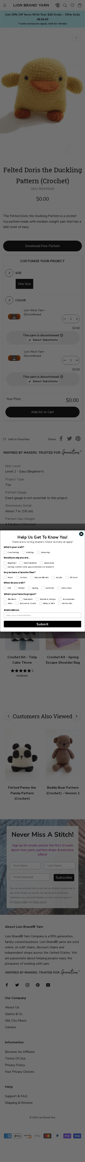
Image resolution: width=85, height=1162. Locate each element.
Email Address (11, 610)
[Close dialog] (81, 534)
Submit (42, 624)
